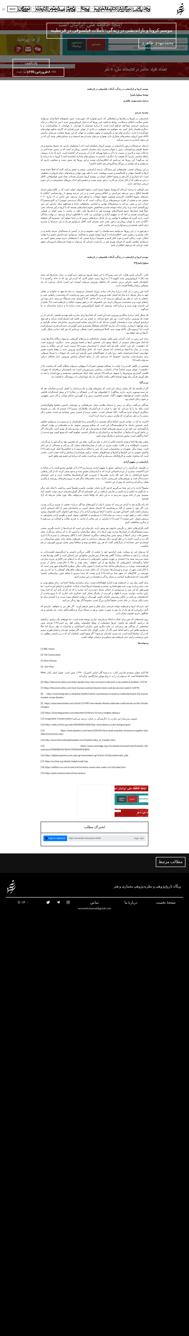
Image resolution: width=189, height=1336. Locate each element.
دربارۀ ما (130, 902)
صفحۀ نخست (166, 902)
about (12, 9)
